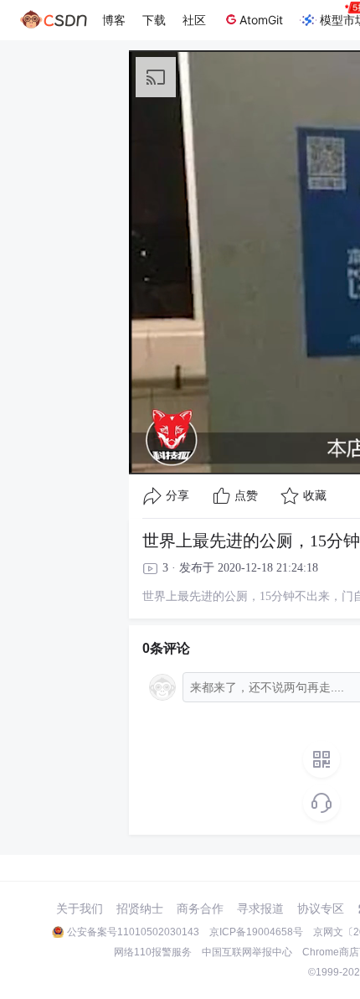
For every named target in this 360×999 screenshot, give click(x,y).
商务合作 (200, 908)
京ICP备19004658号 (256, 932)
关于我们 (79, 908)
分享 (177, 495)
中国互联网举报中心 (247, 952)
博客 (114, 20)
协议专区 (320, 908)
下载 (154, 20)
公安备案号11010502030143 (133, 932)
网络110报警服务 (153, 952)
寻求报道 (260, 908)
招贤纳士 (139, 908)
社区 (194, 20)
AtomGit (261, 20)
